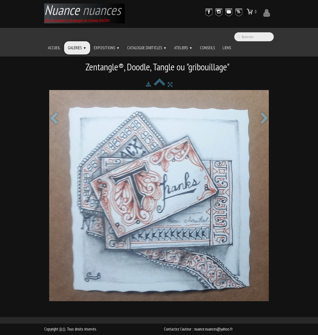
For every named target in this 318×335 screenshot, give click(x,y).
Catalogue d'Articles (147, 47)
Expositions (107, 47)
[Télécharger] (148, 84)
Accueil (54, 47)
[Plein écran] (170, 84)
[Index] (159, 84)
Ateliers (183, 47)
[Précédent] (53, 118)
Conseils (207, 47)
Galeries (77, 47)
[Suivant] (264, 118)
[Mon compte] (267, 12)
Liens (227, 47)
